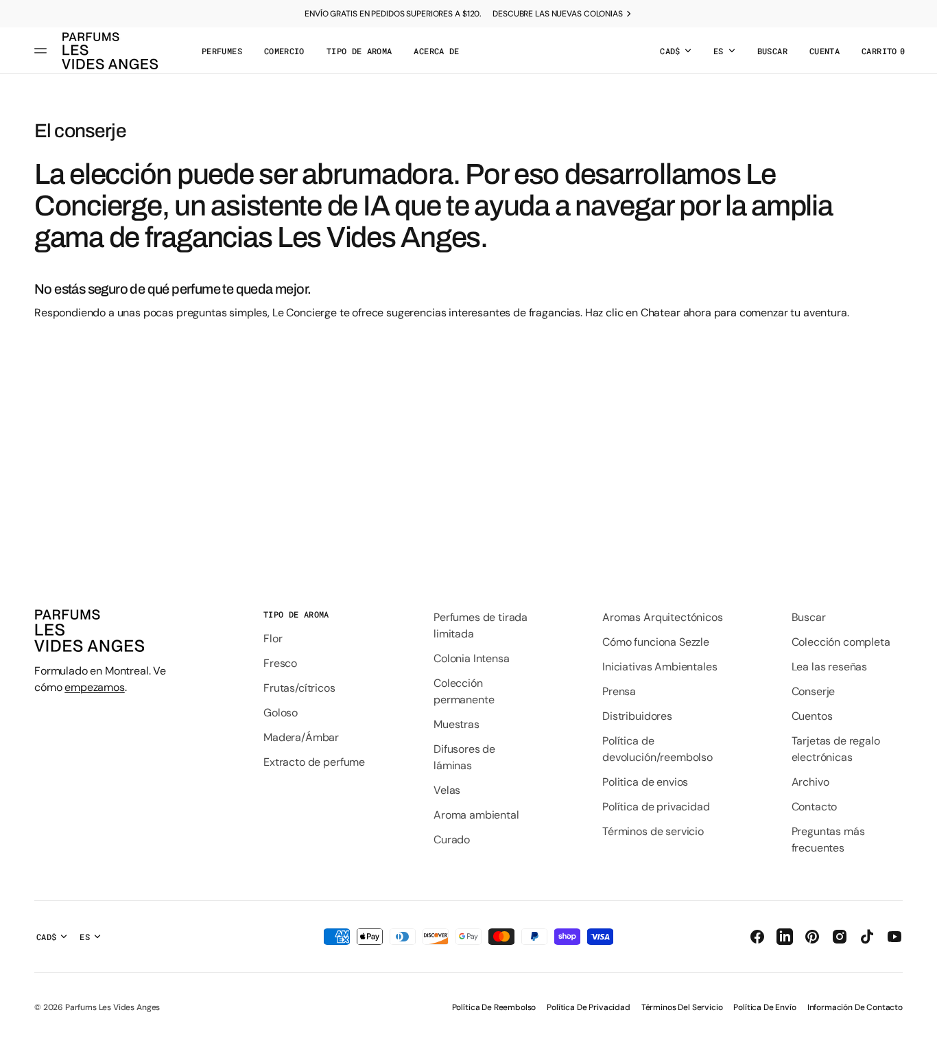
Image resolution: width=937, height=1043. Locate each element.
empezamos (94, 687)
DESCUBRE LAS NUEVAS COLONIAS (558, 13)
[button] (772, 51)
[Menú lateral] (42, 51)
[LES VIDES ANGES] (110, 50)
